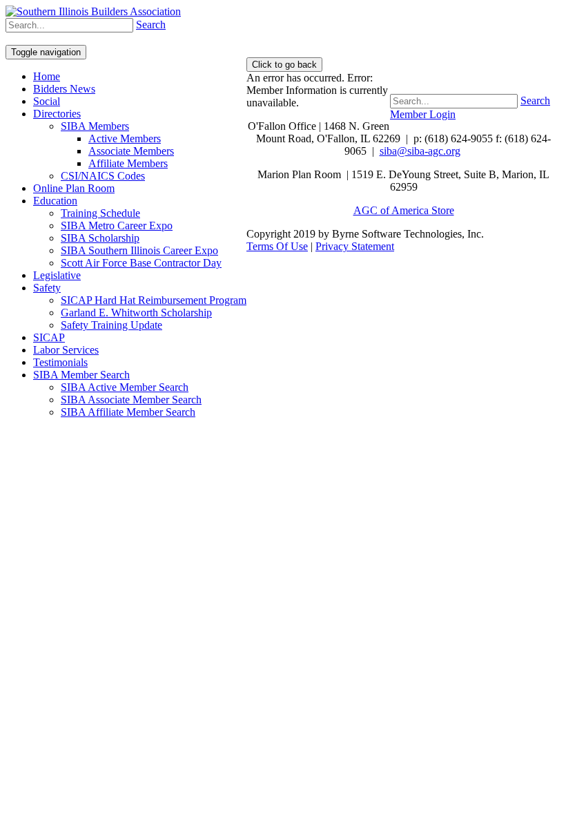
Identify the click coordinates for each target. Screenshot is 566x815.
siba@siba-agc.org (420, 151)
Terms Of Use (277, 246)
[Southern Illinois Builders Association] (93, 11)
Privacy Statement (354, 246)
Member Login (423, 114)
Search (535, 100)
